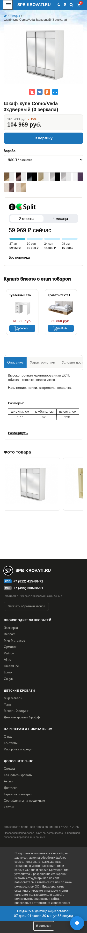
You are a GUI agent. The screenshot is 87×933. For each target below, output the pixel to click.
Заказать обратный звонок (26, 606)
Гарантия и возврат (18, 794)
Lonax (8, 672)
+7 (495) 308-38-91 (28, 588)
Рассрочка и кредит (18, 749)
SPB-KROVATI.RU (34, 5)
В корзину (43, 138)
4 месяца (60, 219)
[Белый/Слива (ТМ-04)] (78, 177)
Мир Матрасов (14, 640)
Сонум (8, 679)
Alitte (7, 659)
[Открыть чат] (77, 923)
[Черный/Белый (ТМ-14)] (55, 177)
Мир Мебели (13, 698)
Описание (15, 362)
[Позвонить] (58, 5)
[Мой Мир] (55, 92)
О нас (8, 736)
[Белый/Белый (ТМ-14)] (66, 177)
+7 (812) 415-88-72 (28, 581)
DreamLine (11, 666)
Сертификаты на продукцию (24, 800)
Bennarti (9, 634)
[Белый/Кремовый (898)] (43, 177)
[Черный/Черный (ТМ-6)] (32, 177)
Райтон (9, 653)
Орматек (10, 647)
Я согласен (43, 925)
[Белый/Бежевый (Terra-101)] (9, 177)
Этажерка (11, 628)
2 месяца (26, 219)
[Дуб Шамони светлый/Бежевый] (21, 187)
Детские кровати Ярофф (22, 717)
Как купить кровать (18, 775)
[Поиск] (71, 5)
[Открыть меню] (8, 5)
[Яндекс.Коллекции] (32, 92)
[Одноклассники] (47, 92)
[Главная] (5, 16)
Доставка (10, 788)
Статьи (9, 807)
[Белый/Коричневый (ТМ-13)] (21, 177)
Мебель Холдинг (16, 711)
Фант (7, 704)
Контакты (10, 743)
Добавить (22, 328)
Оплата (9, 768)
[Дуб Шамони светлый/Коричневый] (9, 187)
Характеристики (42, 362)
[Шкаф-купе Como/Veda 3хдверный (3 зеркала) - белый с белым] (32, 484)
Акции (8, 781)
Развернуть (18, 433)
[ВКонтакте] (40, 92)
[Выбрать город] (65, 5)
